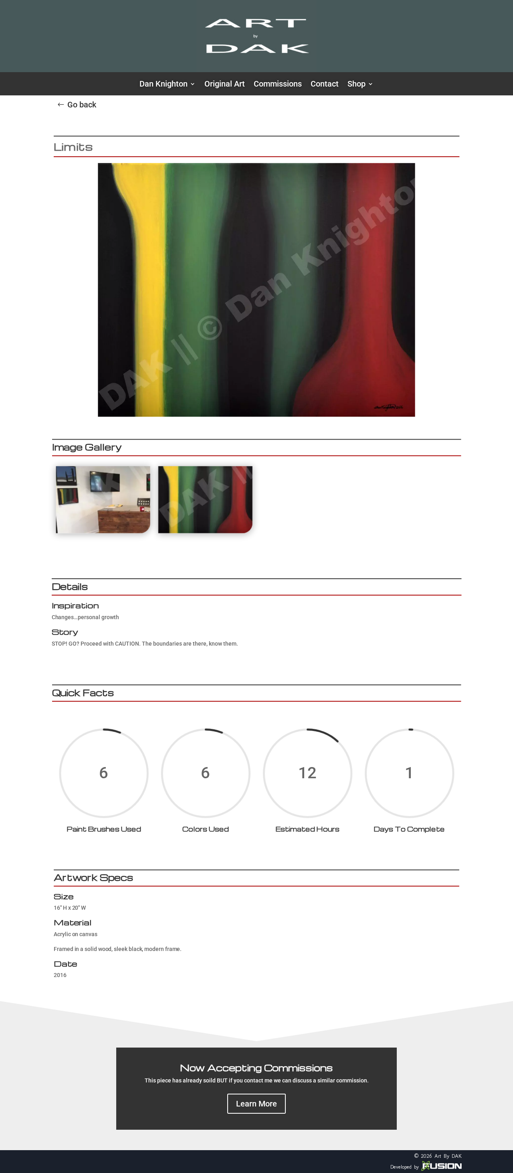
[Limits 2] (103, 531)
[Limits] (205, 531)
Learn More (256, 1103)
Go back (81, 104)
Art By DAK (448, 1156)
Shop (356, 85)
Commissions (278, 85)
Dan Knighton (163, 85)
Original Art (224, 85)
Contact (325, 85)
